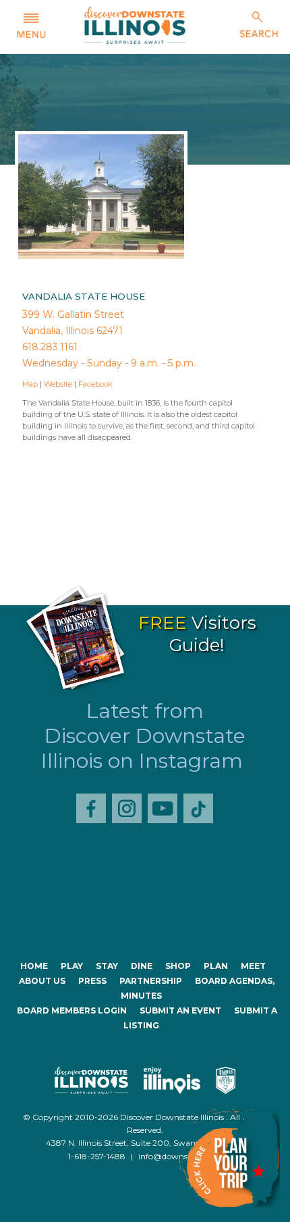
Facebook (95, 384)
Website (58, 384)
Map (30, 384)
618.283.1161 (50, 347)
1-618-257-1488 (96, 1156)
